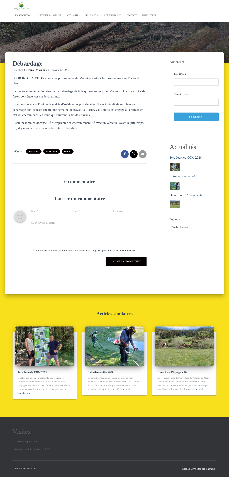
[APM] (21, 6)
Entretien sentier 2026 (184, 176)
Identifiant (180, 74)
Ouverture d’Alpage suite (186, 195)
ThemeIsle (211, 469)
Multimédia (92, 15)
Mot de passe (181, 94)
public (67, 151)
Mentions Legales (25, 468)
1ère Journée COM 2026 (186, 157)
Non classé (51, 151)
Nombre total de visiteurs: (28, 449)
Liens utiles (149, 15)
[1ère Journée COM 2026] (44, 346)
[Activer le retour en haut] (221, 469)
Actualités (73, 15)
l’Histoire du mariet (49, 15)
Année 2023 (34, 151)
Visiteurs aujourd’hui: (26, 441)
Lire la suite (24, 393)
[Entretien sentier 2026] (114, 346)
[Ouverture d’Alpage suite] (184, 346)
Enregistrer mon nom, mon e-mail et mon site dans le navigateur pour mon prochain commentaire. (86, 250)
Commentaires (112, 15)
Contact (132, 15)
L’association (23, 15)
